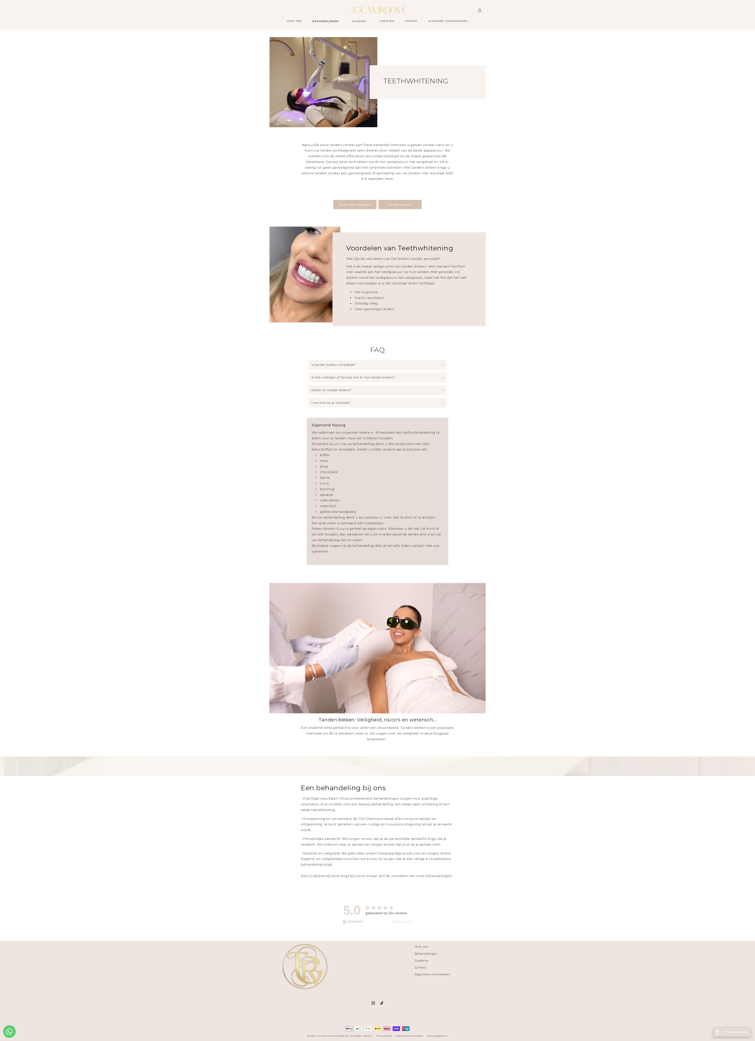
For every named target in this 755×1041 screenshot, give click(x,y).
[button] (327, 21)
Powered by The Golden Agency (353, 1036)
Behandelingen (426, 953)
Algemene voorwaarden (432, 974)
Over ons (421, 946)
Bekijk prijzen (400, 204)
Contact (420, 967)
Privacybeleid (384, 1035)
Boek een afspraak (355, 204)
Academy (422, 960)
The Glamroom (325, 1036)
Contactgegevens (437, 1035)
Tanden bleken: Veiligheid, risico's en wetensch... (377, 720)
